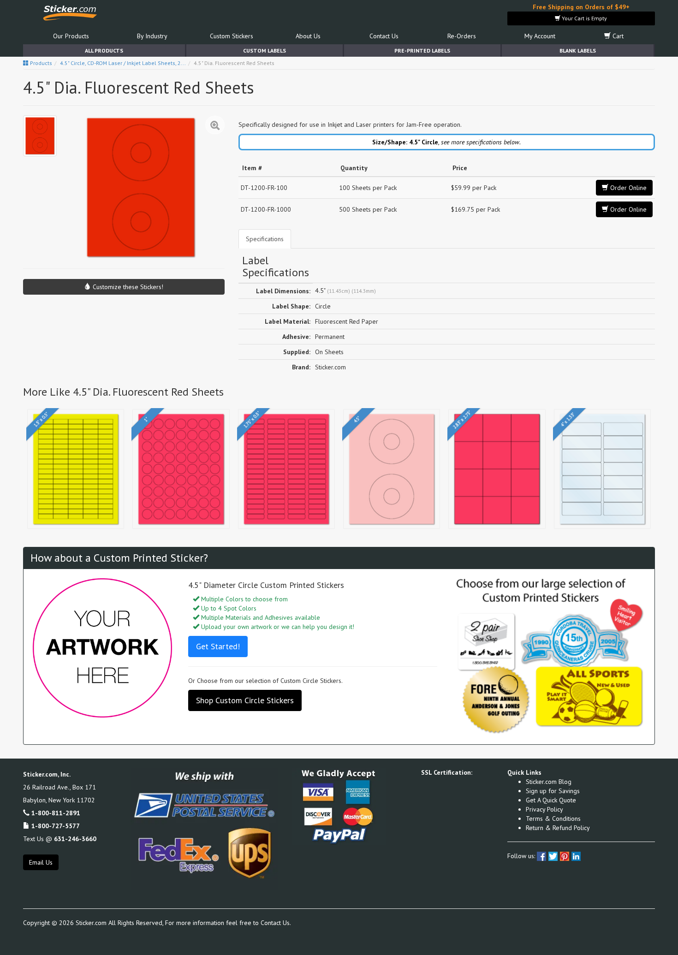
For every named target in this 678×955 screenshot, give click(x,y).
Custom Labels (264, 50)
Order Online (627, 188)
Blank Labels (577, 50)
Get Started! (218, 646)
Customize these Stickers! (127, 287)
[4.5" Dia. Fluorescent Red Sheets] (40, 135)
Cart (617, 36)
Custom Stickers (231, 36)
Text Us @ (59, 839)
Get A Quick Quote (551, 800)
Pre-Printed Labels (422, 50)
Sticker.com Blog (548, 781)
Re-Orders (461, 36)
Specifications (265, 239)
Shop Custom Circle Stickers (245, 700)
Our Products (71, 36)
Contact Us (383, 36)
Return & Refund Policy (558, 828)
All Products (104, 50)
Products (40, 62)
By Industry (152, 36)
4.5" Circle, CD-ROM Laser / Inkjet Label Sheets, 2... (123, 62)
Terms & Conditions (553, 818)
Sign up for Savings (553, 791)
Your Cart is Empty (583, 18)
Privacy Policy (544, 809)
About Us (308, 36)
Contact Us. (276, 923)
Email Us (41, 862)
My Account (539, 36)
